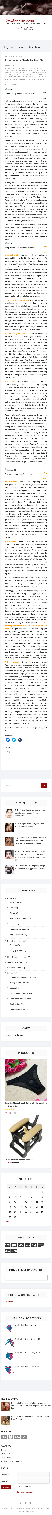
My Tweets (9, 1301)
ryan (14, 79)
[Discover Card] (41, 1245)
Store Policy (5, 1454)
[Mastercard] (14, 1245)
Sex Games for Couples (19, 998)
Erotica (12, 913)
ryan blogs (20, 79)
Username (5, 1474)
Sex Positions (15, 1004)
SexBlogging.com (20, 20)
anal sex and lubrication (31, 68)
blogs (21, 73)
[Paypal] (27, 1245)
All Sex (10, 898)
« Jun (7, 1221)
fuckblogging (16, 77)
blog (44, 70)
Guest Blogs (14, 987)
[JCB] (14, 1251)
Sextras (10, 973)
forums (8, 77)
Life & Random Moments (17, 957)
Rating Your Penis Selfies (20, 993)
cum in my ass (37, 73)
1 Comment (13, 84)
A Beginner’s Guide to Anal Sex (25, 60)
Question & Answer (15, 962)
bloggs (16, 73)
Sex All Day (14, 923)
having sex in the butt (31, 77)
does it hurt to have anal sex (24, 75)
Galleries (13, 945)
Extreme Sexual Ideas (18, 918)
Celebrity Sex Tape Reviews (21, 977)
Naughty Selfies (16, 950)
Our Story (4, 1450)
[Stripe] (7, 1251)
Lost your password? (25, 1492)
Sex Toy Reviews (14, 967)
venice (35, 79)
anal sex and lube (14, 68)
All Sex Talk (9, 65)
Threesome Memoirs (18, 929)
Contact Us (7, 1457)
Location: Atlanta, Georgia (12, 1461)
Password (5, 1481)
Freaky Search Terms (18, 982)
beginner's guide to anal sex (30, 70)
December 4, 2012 (14, 56)
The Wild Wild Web (17, 1009)
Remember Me (25, 1486)
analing (8, 70)
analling (14, 70)
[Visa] (21, 1245)
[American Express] (7, 1245)
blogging (8, 73)
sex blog (29, 79)
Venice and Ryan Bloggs (34, 1508)
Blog (11, 907)
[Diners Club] (34, 1245)
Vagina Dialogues (16, 934)
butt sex (28, 73)
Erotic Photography (14, 941)
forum (39, 75)
